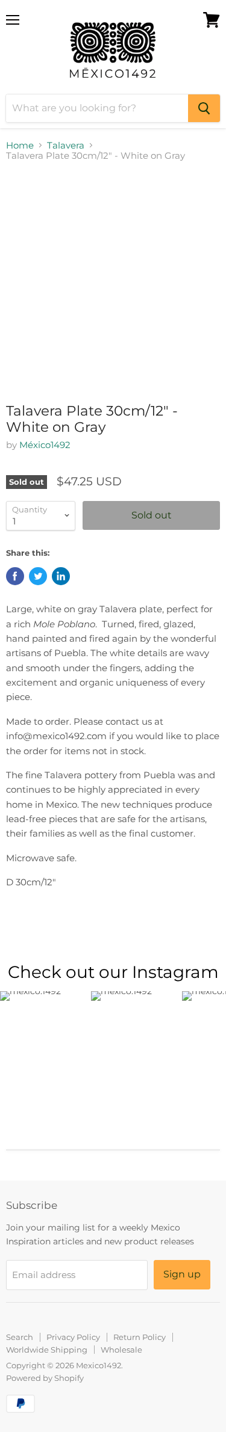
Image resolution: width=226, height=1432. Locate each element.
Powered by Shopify (45, 1378)
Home (20, 145)
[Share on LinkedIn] (61, 576)
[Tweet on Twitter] (38, 576)
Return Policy (139, 1337)
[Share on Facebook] (15, 576)
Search (19, 1337)
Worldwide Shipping (46, 1349)
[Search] (204, 108)
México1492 (45, 444)
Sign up (182, 1274)
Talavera (65, 145)
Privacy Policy (73, 1337)
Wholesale (121, 1349)
